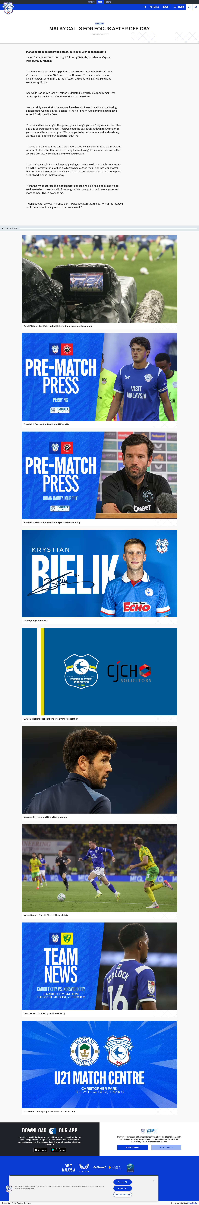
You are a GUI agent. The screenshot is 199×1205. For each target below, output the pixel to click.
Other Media (192, 1203)
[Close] (153, 1180)
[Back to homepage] (8, 8)
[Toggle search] (189, 7)
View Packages (132, 1147)
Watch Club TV (166, 1147)
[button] (9, 1189)
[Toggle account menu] (196, 7)
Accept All (122, 1182)
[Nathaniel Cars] (99, 1167)
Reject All (122, 1188)
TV (144, 6)
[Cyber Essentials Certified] (130, 1167)
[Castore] (84, 1167)
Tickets (91, 2)
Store (108, 2)
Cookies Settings (122, 1194)
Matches (154, 6)
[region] (83, 1188)
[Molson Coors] (115, 1167)
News (165, 6)
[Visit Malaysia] (68, 1168)
